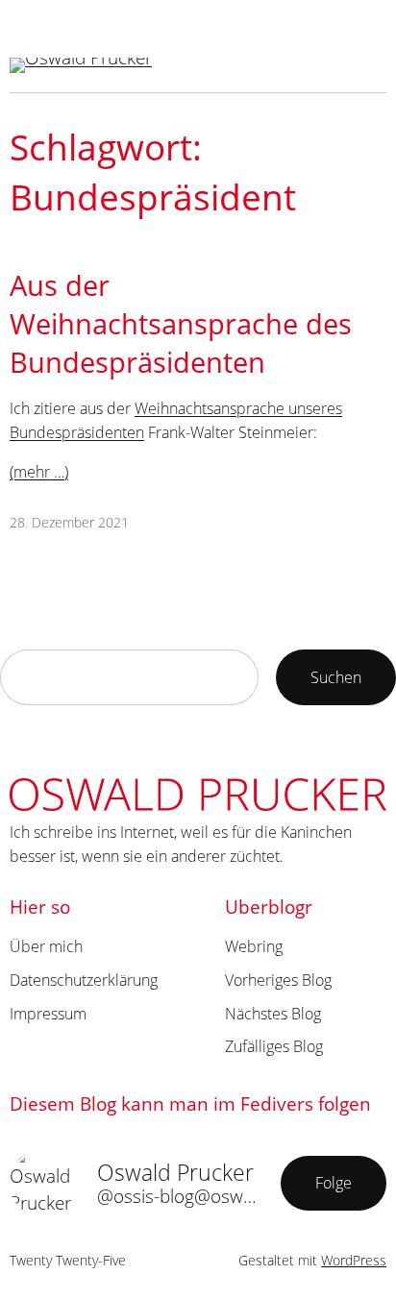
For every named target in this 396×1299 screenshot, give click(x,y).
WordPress (353, 1260)
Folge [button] (333, 1182)
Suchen (335, 677)
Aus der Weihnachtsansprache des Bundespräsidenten (181, 323)
